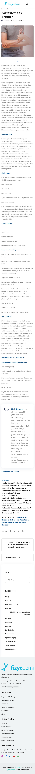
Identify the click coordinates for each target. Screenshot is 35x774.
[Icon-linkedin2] (10, 756)
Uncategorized (11, 649)
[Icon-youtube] (14, 756)
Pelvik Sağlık (9, 630)
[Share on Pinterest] (23, 531)
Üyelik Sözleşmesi (7, 741)
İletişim (4, 723)
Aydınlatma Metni (7, 734)
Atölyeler (4, 704)
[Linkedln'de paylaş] (19, 531)
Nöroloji (8, 608)
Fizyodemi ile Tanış (8, 697)
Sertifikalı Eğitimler (7, 700)
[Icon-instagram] (2, 756)
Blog (7, 597)
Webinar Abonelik (7, 707)
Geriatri (8, 601)
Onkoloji (8, 618)
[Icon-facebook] (6, 756)
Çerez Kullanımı (6, 737)
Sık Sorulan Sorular (7, 730)
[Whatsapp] (18, 756)
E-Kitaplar (4, 711)
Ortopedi (8, 622)
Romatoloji (5, 9)
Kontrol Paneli (6, 727)
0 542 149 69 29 (15, 684)
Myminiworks (10, 770)
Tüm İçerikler (10, 645)
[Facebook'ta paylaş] (10, 531)
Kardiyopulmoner (11, 604)
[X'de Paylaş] (14, 531)
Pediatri (8, 626)
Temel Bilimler (10, 641)
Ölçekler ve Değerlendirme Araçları (20, 613)
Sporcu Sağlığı (10, 638)
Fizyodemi (17, 767)
